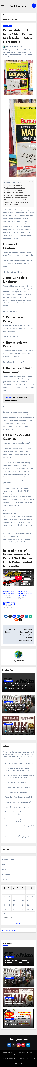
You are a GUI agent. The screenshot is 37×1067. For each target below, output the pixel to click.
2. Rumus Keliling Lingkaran (15, 188)
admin (11, 46)
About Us (18, 1063)
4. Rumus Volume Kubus (14, 193)
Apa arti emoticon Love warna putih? (18, 797)
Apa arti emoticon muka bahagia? (18, 802)
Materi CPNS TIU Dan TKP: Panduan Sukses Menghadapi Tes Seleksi (17, 1024)
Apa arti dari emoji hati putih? (18, 782)
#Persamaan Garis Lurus (17, 54)
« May (18, 923)
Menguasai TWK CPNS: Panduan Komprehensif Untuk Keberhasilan (17, 1003)
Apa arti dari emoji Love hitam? (18, 787)
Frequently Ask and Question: (16, 197)
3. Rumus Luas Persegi (14, 190)
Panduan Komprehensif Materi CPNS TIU (18, 763)
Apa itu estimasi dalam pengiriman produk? (18, 826)
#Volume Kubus (16, 57)
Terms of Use (30, 1058)
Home (4, 1058)
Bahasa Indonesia (8, 859)
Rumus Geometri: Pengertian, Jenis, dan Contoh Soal (25, 593)
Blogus (29, 1052)
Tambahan (7, 26)
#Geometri (19, 50)
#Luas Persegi (21, 52)
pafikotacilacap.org (9, 930)
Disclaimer (20, 1058)
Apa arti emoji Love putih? (18, 792)
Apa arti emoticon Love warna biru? (18, 807)
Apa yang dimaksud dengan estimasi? (18, 831)
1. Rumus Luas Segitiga (13, 185)
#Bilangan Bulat (10, 50)
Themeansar (18, 1055)
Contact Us (11, 1058)
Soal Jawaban (18, 6)
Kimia (4, 869)
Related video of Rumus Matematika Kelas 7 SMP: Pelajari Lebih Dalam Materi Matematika (18, 202)
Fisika (4, 864)
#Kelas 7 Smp (28, 50)
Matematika (6, 874)
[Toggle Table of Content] (30, 182)
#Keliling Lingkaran (9, 52)
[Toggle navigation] (2, 5)
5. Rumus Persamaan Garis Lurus (18, 195)
